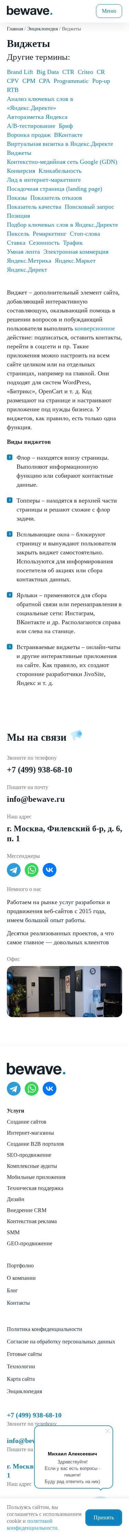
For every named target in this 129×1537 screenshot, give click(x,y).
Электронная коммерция (75, 251)
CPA (44, 80)
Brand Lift (20, 71)
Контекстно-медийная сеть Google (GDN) (62, 161)
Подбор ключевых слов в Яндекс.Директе (62, 224)
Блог (12, 1290)
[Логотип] (29, 9)
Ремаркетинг (49, 233)
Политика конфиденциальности (44, 1329)
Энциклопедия (24, 1391)
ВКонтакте (68, 134)
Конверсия (21, 170)
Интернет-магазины (30, 1133)
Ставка (16, 242)
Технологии (21, 1366)
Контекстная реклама (32, 1221)
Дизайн (15, 1199)
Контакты (18, 1303)
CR (101, 71)
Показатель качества (34, 206)
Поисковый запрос (89, 206)
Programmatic (71, 80)
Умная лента (23, 251)
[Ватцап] (32, 870)
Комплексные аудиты (32, 1166)
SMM (13, 1232)
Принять (104, 1517)
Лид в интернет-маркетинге (44, 179)
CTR (68, 71)
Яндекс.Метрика (29, 260)
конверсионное (95, 328)
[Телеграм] (14, 870)
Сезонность (44, 242)
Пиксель (18, 233)
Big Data (47, 71)
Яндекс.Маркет (75, 260)
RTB (13, 89)
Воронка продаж (29, 134)
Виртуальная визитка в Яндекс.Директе (60, 143)
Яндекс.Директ (27, 269)
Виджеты (19, 152)
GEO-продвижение (29, 1243)
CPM (28, 80)
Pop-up (101, 80)
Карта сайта (21, 1379)
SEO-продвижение (29, 1155)
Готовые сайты (24, 1354)
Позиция (18, 215)
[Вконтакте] (49, 870)
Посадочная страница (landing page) (54, 188)
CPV (13, 80)
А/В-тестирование (31, 125)
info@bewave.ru (36, 799)
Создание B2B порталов (35, 1144)
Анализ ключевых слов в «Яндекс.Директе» (40, 103)
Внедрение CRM (26, 1210)
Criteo (85, 71)
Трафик (73, 242)
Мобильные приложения (36, 1177)
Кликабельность (60, 170)
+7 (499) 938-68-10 (39, 769)
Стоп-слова (85, 233)
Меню (109, 11)
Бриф (66, 125)
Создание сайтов (26, 1122)
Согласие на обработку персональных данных (61, 1341)
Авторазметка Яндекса (37, 116)
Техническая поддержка (35, 1188)
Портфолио (20, 1265)
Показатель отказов (56, 197)
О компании (21, 1278)
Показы (17, 197)
